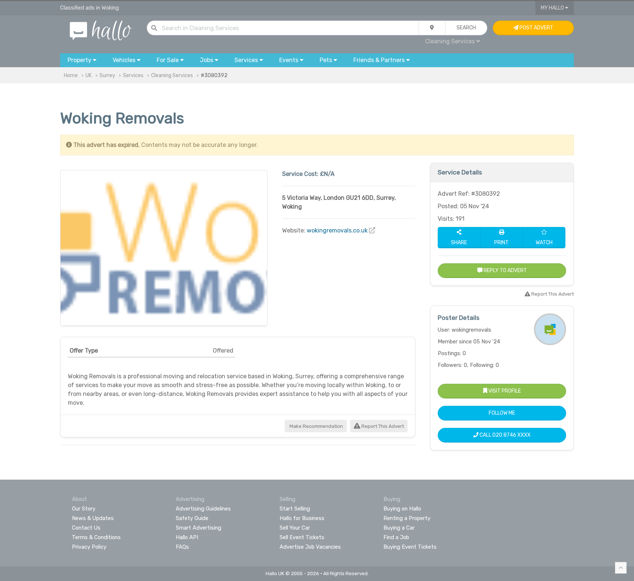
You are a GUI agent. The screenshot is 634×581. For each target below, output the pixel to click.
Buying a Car (399, 527)
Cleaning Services (172, 75)
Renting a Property (406, 518)
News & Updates (93, 518)
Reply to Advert (504, 270)
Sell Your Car (295, 527)
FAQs (182, 547)
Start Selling (295, 508)
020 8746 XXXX (511, 435)
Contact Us (86, 527)
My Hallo (553, 8)
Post (535, 28)
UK (88, 75)
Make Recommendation (315, 426)
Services (133, 75)
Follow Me (502, 413)
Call (504, 435)
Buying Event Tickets (410, 547)
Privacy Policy (89, 547)
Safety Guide (192, 518)
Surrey (107, 75)
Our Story (83, 508)
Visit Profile (504, 391)
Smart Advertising (198, 527)
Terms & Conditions (96, 537)
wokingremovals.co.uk (337, 230)
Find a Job (396, 537)
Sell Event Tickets (302, 537)
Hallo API (187, 537)
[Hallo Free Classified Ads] (101, 29)
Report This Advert (382, 426)
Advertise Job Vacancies (310, 547)
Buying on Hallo (402, 508)
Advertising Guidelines (203, 508)
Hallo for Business (302, 518)
